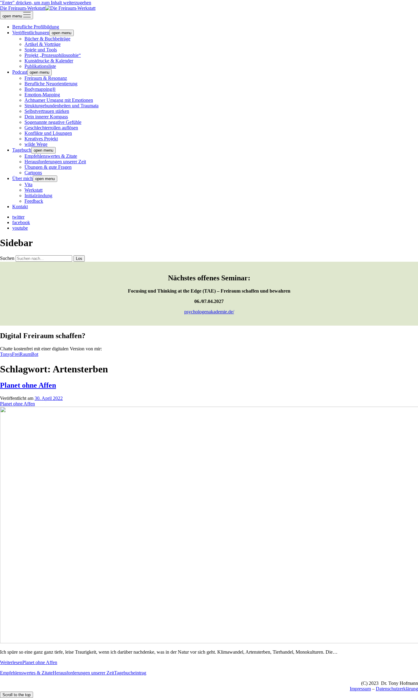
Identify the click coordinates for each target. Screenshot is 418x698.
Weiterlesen (28, 662)
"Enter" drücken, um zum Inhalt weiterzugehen (45, 2)
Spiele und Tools (40, 49)
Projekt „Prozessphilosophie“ (52, 55)
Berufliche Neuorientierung (50, 83)
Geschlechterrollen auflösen (51, 127)
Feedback (33, 201)
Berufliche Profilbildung (35, 26)
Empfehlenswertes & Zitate (50, 156)
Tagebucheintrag (130, 672)
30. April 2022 (49, 398)
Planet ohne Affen (28, 385)
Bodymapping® (40, 89)
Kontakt (20, 206)
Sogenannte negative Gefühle (52, 122)
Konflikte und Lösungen (48, 133)
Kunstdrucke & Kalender (48, 60)
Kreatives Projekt (41, 138)
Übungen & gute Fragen (48, 167)
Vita (28, 184)
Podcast (19, 72)
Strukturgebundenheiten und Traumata (61, 105)
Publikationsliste (40, 66)
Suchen (7, 258)
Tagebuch (21, 150)
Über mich (22, 178)
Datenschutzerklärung (397, 688)
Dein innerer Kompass (46, 116)
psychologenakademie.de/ (209, 311)
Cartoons (33, 172)
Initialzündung (38, 195)
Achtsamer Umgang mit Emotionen (58, 100)
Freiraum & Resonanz (45, 78)
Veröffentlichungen (30, 32)
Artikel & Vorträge (42, 44)
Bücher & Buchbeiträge (47, 38)
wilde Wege (35, 144)
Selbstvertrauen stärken (46, 111)
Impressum (360, 688)
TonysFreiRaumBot (19, 354)
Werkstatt (33, 190)
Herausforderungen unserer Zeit (55, 161)
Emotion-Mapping (42, 94)
